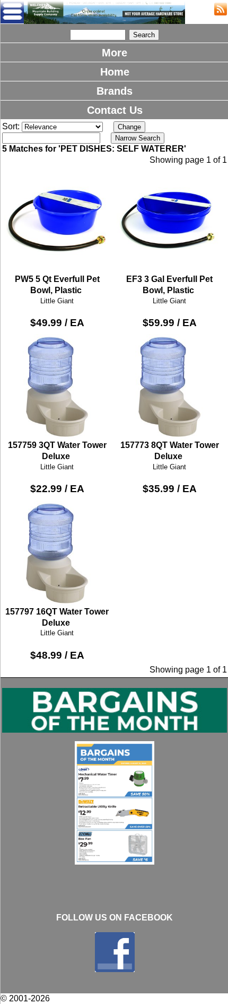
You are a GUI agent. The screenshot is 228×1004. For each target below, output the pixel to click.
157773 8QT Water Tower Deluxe (169, 451)
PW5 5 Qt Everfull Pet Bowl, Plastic (57, 285)
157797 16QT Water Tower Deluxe (57, 617)
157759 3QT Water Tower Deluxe (57, 451)
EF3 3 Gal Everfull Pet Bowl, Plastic (169, 285)
